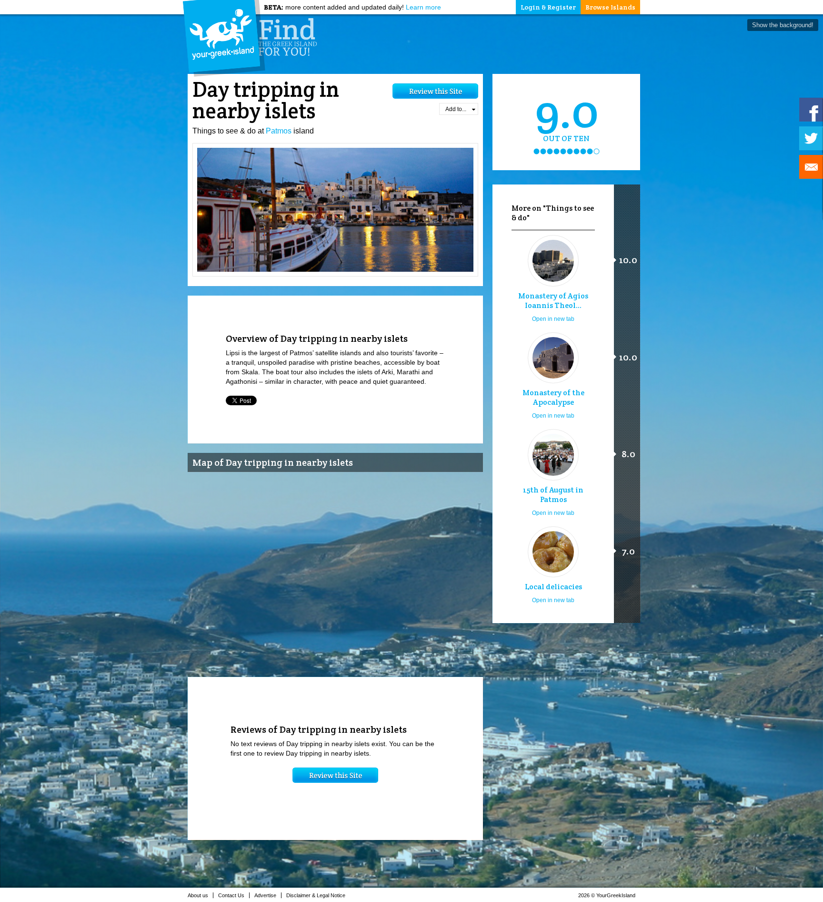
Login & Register (548, 7)
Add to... (455, 109)
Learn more (423, 7)
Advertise (265, 895)
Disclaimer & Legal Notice (315, 895)
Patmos (278, 131)
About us (198, 895)
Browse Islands (610, 7)
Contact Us (231, 895)
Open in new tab (553, 319)
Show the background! (782, 25)
